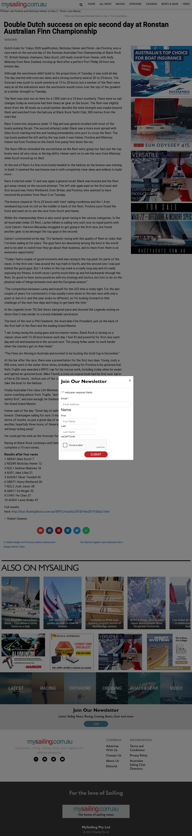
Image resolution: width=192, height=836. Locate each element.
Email (65, 398)
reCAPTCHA (68, 436)
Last (63, 426)
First (63, 415)
